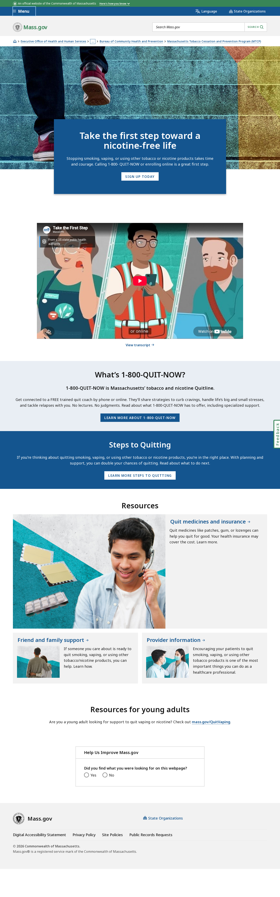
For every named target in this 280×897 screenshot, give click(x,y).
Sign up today (140, 176)
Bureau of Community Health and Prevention (131, 41)
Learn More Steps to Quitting (140, 475)
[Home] (14, 41)
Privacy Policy (84, 834)
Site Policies (112, 834)
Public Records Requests (150, 834)
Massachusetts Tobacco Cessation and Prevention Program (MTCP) (214, 41)
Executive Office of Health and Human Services (53, 41)
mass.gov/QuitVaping (211, 721)
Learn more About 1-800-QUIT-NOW (140, 418)
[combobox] (209, 27)
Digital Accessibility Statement (39, 834)
